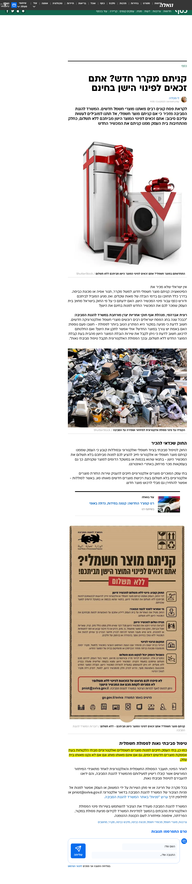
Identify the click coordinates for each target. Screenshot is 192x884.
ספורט (146, 3)
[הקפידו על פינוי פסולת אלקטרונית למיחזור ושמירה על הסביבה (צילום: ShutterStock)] (127, 391)
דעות (147, 11)
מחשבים (102, 822)
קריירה (113, 11)
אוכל (93, 3)
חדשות (167, 11)
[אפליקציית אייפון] (18, 11)
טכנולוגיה (57, 3)
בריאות (82, 3)
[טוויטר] (12, 11)
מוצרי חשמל (171, 822)
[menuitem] (144, 5)
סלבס (112, 3)
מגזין (139, 11)
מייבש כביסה (123, 822)
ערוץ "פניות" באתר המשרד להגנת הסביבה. (136, 797)
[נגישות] (5, 5)
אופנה (45, 3)
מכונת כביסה (138, 822)
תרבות (123, 3)
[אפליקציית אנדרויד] (23, 11)
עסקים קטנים (127, 11)
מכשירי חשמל (155, 822)
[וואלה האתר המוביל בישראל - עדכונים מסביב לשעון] (166, 5)
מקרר (111, 822)
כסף (102, 3)
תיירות (70, 3)
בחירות (135, 3)
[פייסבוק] (7, 11)
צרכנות (157, 11)
